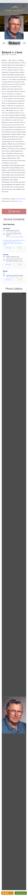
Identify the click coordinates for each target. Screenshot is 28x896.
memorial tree (20, 199)
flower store (19, 201)
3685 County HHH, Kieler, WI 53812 (14, 236)
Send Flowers (19, 279)
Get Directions (8, 247)
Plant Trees (19, 247)
